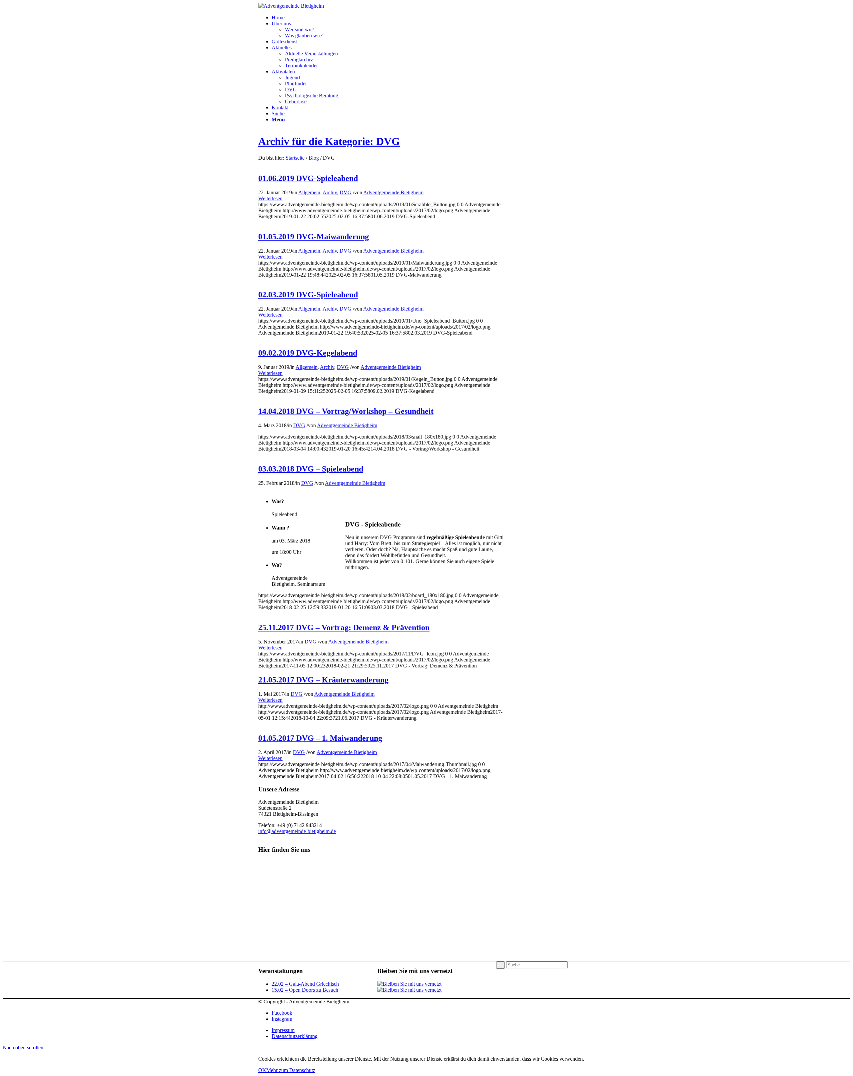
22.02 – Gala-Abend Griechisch (305, 984)
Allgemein (309, 192)
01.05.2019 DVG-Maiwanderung (313, 236)
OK (262, 1070)
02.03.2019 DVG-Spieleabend (308, 294)
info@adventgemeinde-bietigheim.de (297, 831)
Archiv (330, 192)
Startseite (295, 158)
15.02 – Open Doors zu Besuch (305, 990)
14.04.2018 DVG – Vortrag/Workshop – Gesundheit (345, 411)
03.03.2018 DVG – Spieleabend (310, 469)
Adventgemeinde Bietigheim (393, 192)
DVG (346, 192)
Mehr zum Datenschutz (290, 1070)
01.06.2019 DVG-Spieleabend (308, 178)
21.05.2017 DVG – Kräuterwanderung (323, 679)
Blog (314, 158)
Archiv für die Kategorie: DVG (329, 141)
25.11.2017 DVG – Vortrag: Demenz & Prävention (343, 627)
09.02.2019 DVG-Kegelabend (307, 353)
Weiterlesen (270, 198)
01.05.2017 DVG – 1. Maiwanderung (320, 738)
